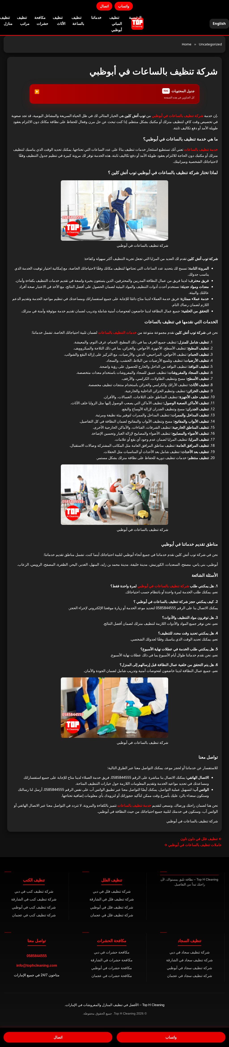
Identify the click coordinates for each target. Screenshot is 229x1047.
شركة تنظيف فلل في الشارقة (111, 899)
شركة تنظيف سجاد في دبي (190, 952)
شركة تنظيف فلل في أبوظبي (111, 907)
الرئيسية (135, 17)
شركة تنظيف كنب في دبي (34, 891)
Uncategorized (210, 44)
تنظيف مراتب (23, 20)
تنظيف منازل (6, 20)
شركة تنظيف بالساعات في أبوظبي (177, 115)
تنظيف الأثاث (59, 20)
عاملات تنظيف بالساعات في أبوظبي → (193, 844)
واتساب (123, 6)
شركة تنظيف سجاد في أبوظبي (189, 968)
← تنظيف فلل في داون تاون (201, 838)
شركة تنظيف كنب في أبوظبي (34, 907)
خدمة (201, 149)
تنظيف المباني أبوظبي (115, 23)
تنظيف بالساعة (78, 20)
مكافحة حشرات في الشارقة (112, 960)
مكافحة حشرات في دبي (111, 952)
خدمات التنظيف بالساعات (117, 332)
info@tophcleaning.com (36, 965)
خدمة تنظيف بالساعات (134, 805)
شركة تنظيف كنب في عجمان (34, 915)
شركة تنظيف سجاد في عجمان (189, 976)
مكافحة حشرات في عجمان (111, 976)
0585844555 (37, 956)
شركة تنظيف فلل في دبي (112, 891)
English (219, 23)
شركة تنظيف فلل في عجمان (111, 915)
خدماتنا (96, 17)
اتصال (104, 6)
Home (186, 44)
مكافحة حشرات (41, 20)
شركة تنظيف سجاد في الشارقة (189, 960)
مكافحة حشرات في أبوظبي (111, 968)
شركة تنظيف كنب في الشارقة (33, 899)
